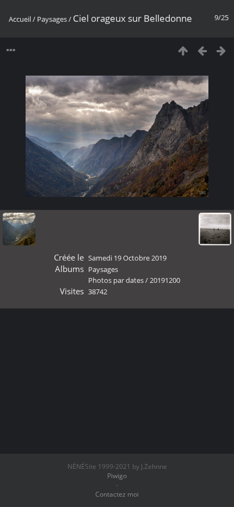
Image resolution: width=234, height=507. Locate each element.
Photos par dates (116, 280)
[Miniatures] (183, 50)
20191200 (165, 280)
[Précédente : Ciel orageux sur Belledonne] (202, 50)
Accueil (20, 19)
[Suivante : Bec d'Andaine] (221, 50)
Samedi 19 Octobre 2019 (127, 258)
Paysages (52, 19)
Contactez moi (117, 494)
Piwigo (117, 475)
